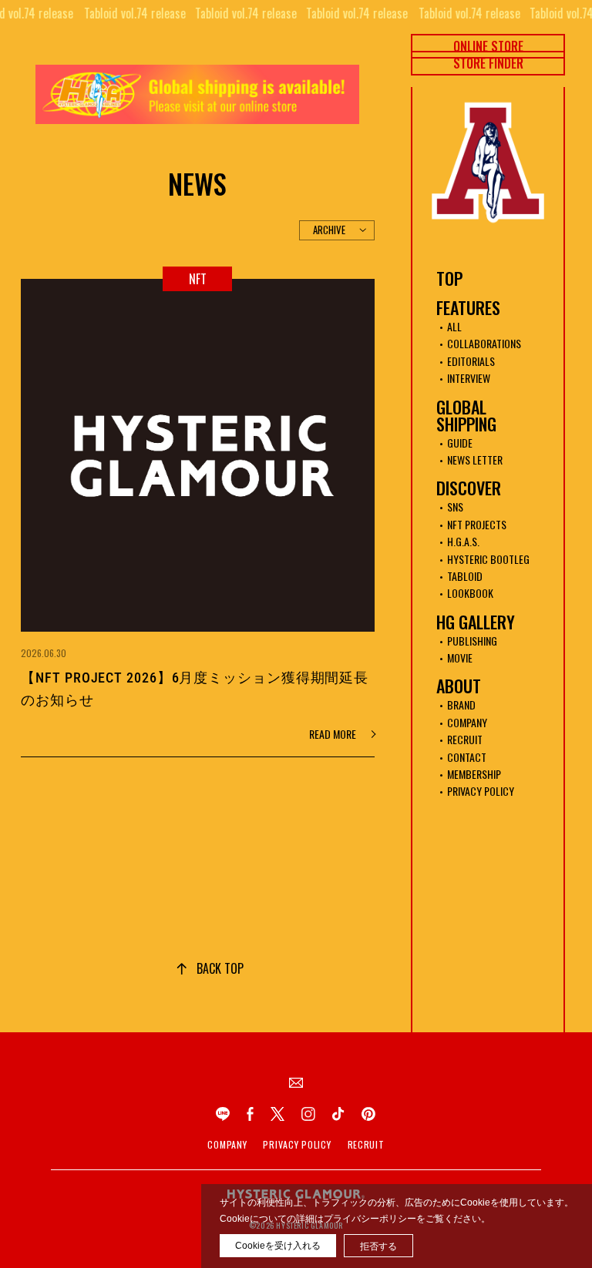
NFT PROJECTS (476, 524)
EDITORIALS (471, 361)
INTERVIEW (468, 378)
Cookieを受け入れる (278, 1245)
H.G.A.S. (463, 541)
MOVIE (460, 657)
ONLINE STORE (488, 46)
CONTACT (466, 757)
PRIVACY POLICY (480, 791)
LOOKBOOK (470, 593)
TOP (449, 278)
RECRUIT (465, 739)
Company (227, 1144)
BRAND (461, 704)
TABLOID (465, 576)
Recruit (366, 1144)
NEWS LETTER (475, 459)
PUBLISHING (472, 640)
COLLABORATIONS (484, 343)
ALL (454, 326)
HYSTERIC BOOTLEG (488, 559)
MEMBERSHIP (474, 774)
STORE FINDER (488, 63)
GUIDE (460, 442)
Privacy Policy (297, 1144)
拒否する (378, 1246)
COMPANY (467, 722)
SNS (455, 506)
